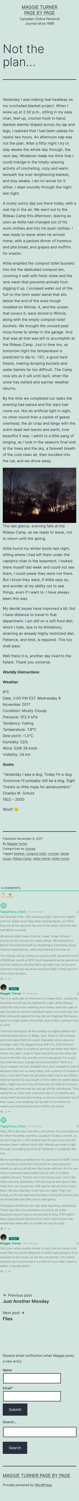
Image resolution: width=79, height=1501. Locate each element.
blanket (19, 853)
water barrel (41, 858)
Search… (10, 1422)
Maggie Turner (17, 843)
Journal (30, 848)
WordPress (43, 1485)
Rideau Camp (22, 858)
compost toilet (36, 853)
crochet (53, 853)
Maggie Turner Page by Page (36, 1475)
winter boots (60, 858)
